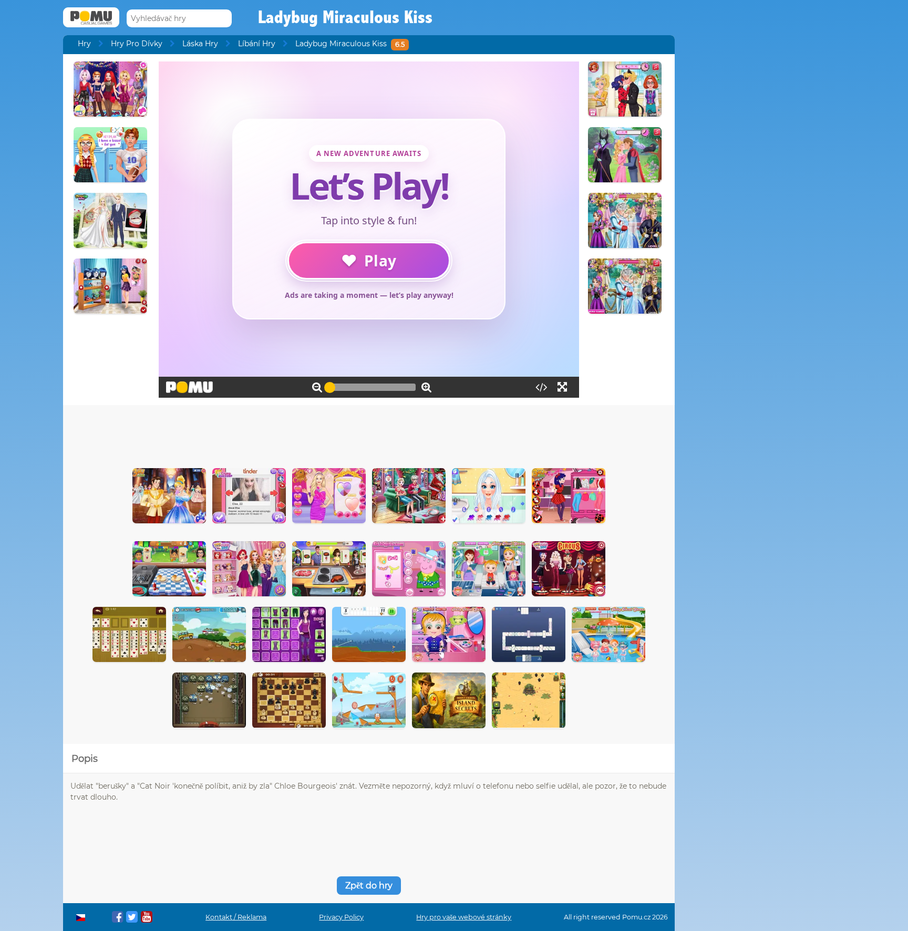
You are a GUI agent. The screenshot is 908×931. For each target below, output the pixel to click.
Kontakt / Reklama (235, 917)
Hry (84, 43)
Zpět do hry (369, 886)
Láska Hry (200, 43)
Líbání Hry (256, 43)
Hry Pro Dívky (136, 43)
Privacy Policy (341, 917)
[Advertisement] (369, 434)
